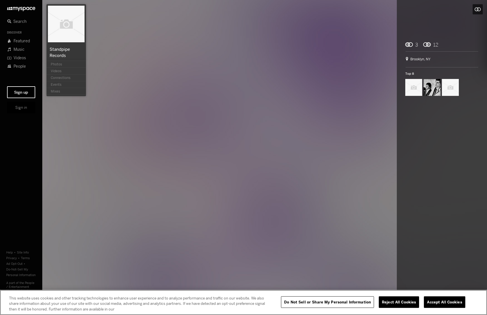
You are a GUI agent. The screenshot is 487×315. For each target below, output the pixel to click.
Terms (25, 258)
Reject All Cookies (399, 301)
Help (9, 252)
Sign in (21, 107)
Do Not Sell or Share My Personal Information (327, 301)
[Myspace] (21, 7)
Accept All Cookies (444, 301)
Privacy (11, 258)
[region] (243, 302)
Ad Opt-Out (14, 263)
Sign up (21, 92)
